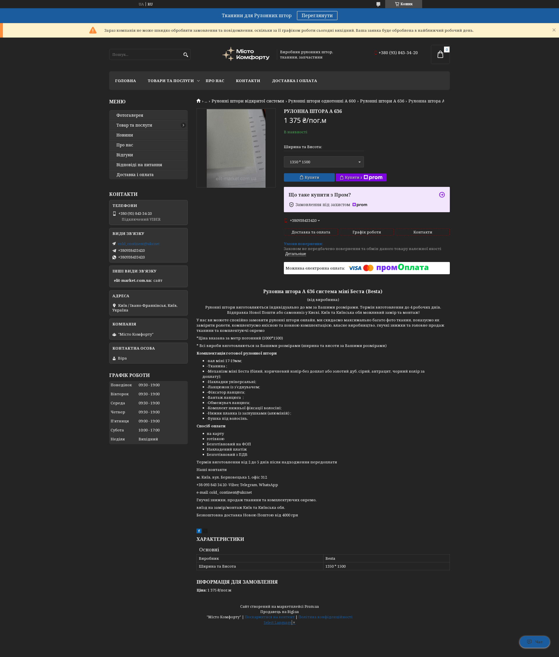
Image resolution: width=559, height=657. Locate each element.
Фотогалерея (129, 115)
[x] (205, 531)
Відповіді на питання (139, 164)
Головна (125, 80)
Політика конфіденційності (325, 617)
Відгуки (124, 154)
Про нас (215, 80)
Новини (124, 135)
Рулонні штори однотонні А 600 (322, 101)
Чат (539, 642)
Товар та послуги (134, 125)
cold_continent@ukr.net (139, 243)
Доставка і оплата (294, 80)
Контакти (248, 80)
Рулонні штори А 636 (382, 101)
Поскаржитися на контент (270, 617)
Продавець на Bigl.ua (279, 611)
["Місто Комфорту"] (247, 54)
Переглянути (317, 15)
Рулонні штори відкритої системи (248, 101)
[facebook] (199, 531)
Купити (312, 177)
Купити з (353, 177)
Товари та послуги (171, 80)
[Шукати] (186, 55)
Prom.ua (312, 606)
